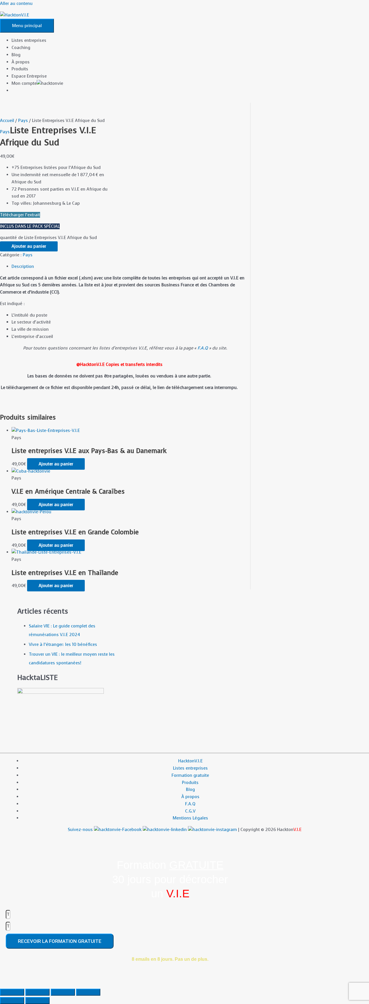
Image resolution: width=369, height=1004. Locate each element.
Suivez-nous (81, 829)
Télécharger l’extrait (20, 215)
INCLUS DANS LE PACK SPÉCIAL (30, 226)
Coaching (21, 47)
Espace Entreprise (29, 76)
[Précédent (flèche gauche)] (12, 1000)
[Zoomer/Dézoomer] (12, 992)
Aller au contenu (16, 3)
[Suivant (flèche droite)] (37, 1000)
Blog (16, 55)
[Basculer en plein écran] (37, 992)
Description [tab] (23, 266)
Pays (23, 120)
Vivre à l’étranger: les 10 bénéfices (63, 644)
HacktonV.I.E (190, 761)
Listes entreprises (29, 40)
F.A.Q (202, 348)
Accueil (7, 120)
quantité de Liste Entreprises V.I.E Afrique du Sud (48, 237)
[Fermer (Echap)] (88, 992)
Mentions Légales (190, 818)
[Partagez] (63, 992)
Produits (20, 69)
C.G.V (190, 811)
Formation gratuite (190, 775)
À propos (21, 62)
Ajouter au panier (29, 246)
